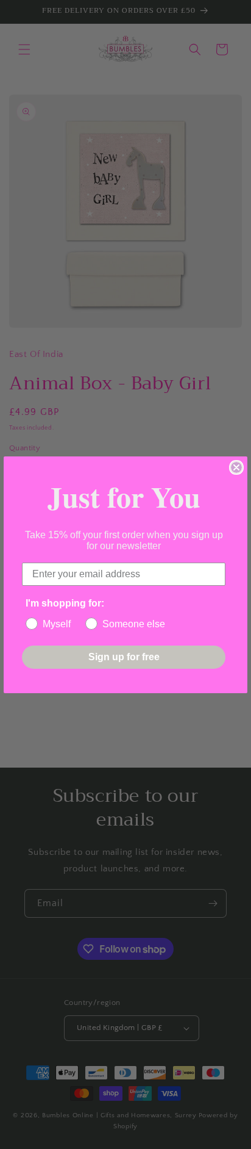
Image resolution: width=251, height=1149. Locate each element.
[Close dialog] (236, 467)
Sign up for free (124, 657)
